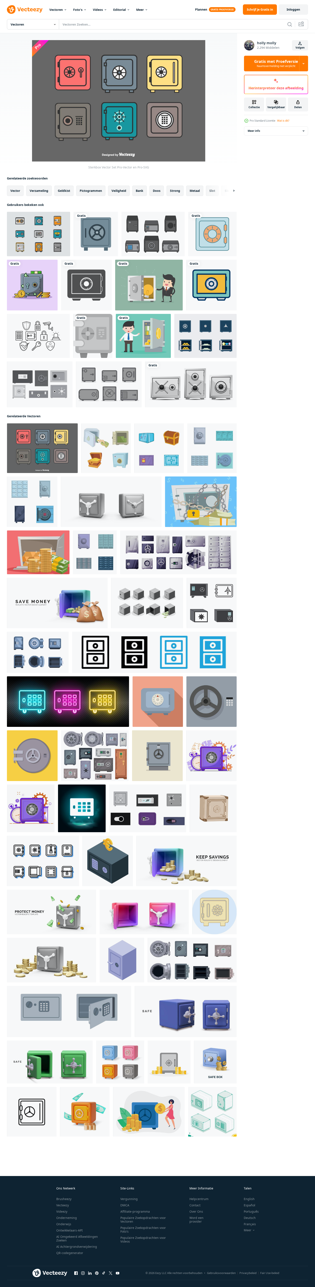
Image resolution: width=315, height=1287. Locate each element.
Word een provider (196, 1219)
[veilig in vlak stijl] (157, 755)
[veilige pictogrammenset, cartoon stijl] (106, 448)
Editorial (119, 10)
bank (139, 191)
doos (156, 191)
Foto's (77, 10)
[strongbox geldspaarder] (201, 501)
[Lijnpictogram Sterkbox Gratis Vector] (43, 861)
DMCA (124, 1205)
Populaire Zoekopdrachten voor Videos (143, 1239)
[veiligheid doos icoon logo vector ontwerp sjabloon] (212, 603)
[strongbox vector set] (153, 234)
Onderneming (66, 1218)
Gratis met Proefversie (276, 63)
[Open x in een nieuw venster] (110, 1273)
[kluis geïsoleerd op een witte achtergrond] (191, 384)
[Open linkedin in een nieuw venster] (90, 1273)
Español (249, 1205)
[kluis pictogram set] (205, 336)
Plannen (201, 9)
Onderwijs (63, 1224)
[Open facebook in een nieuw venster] (76, 1273)
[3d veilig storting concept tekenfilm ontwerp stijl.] (85, 1112)
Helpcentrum (198, 1199)
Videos (98, 10)
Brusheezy (63, 1199)
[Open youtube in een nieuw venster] (117, 1273)
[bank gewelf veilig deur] (32, 755)
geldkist (64, 191)
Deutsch (250, 1218)
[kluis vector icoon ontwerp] (92, 336)
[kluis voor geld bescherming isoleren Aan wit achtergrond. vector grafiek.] (213, 808)
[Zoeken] (289, 24)
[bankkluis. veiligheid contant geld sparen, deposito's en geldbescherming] (211, 755)
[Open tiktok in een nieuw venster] (103, 1273)
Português (251, 1211)
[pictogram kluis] (96, 234)
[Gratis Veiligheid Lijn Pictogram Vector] (38, 336)
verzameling (39, 191)
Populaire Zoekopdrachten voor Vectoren (143, 1219)
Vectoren (56, 10)
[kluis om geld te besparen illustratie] (32, 285)
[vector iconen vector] (38, 234)
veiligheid (118, 191)
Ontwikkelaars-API (69, 1230)
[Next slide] (230, 191)
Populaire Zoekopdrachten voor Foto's (143, 1229)
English (249, 1199)
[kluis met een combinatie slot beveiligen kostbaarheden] (122, 960)
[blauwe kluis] (212, 234)
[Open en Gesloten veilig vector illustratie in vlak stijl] (69, 1011)
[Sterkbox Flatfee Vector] (40, 384)
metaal (195, 191)
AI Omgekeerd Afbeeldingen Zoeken (77, 1238)
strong (175, 191)
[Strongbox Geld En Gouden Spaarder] (38, 552)
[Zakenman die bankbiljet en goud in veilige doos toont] (143, 336)
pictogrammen (91, 191)
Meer (140, 10)
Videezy (61, 1211)
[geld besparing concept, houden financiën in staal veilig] (149, 1112)
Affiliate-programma (135, 1211)
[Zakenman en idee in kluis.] (149, 285)
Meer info (254, 131)
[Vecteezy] (24, 9)
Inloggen (293, 9)
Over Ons (196, 1211)
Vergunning (129, 1199)
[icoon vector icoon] (214, 912)
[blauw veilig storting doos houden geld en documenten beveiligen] (157, 701)
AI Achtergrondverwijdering (76, 1247)
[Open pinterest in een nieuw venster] (97, 1273)
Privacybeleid (248, 1273)
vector (15, 191)
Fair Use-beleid (269, 1273)
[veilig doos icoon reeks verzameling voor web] (32, 1112)
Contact (194, 1205)
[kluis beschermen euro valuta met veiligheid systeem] (107, 861)
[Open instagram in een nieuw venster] (83, 1273)
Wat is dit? (283, 120)
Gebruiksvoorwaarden (221, 1273)
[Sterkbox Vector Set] (42, 448)
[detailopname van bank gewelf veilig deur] (211, 701)
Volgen (300, 47)
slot (212, 191)
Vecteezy (62, 1205)
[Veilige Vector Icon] (86, 285)
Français (250, 1224)
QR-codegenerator (69, 1253)
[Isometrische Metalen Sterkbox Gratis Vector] (147, 603)
